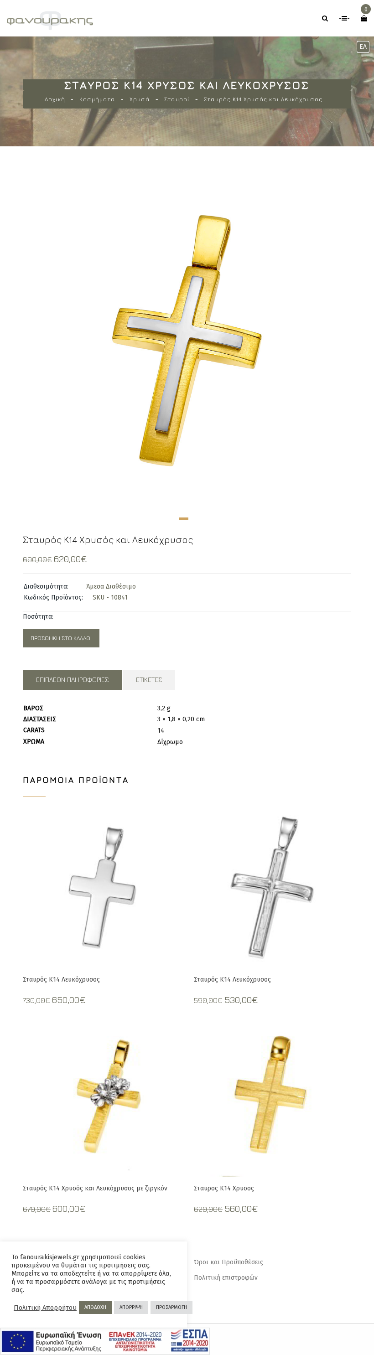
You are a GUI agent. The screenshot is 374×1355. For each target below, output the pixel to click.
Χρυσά (140, 99)
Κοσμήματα (97, 99)
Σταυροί (177, 99)
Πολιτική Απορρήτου (45, 1307)
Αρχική (55, 99)
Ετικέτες (149, 679)
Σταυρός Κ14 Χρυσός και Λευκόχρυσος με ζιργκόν (95, 1188)
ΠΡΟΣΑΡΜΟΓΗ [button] (171, 1307)
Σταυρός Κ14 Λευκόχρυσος (61, 979)
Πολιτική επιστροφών (226, 1278)
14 (160, 730)
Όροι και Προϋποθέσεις (228, 1262)
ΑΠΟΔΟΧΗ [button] (95, 1307)
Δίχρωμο (170, 742)
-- (344, 18)
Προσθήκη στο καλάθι (61, 638)
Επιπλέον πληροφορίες (72, 679)
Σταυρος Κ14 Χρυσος (224, 1188)
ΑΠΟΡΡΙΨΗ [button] (131, 1307)
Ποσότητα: (38, 617)
